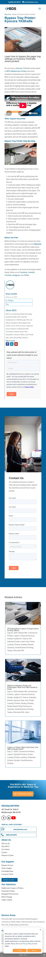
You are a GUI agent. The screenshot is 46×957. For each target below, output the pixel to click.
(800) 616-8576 (15, 2)
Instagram (16, 275)
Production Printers (8, 891)
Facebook (23, 272)
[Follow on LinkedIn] (11, 344)
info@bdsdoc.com (20, 829)
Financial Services (27, 636)
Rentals (30, 644)
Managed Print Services (9, 894)
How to (25, 639)
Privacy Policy (27, 944)
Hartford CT (17, 639)
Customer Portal (7, 874)
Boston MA (23, 633)
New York (25, 642)
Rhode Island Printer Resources (19, 706)
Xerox (27, 712)
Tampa (9, 650)
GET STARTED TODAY (23, 794)
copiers (17, 636)
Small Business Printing (24, 647)
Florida (10, 639)
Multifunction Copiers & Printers (12, 888)
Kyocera (19, 68)
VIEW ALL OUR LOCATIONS (11, 824)
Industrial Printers (14, 642)
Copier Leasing (6, 900)
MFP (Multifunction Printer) (17, 71)
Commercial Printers (26, 751)
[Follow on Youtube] (16, 344)
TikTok (26, 275)
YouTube (8, 275)
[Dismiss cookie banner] (40, 930)
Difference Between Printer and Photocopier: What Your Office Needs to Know (22, 687)
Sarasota (10, 647)
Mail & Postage (6, 897)
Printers (10, 300)
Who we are (5, 843)
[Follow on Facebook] (7, 344)
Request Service (7, 865)
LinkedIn (31, 272)
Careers (4, 852)
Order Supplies (6, 868)
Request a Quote (7, 855)
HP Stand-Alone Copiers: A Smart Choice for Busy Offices (23, 629)
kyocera (17, 700)
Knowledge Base (7, 871)
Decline (34, 950)
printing (24, 644)
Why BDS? (5, 846)
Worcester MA (18, 650)
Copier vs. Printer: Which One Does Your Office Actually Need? (22, 748)
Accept (19, 950)
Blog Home (8, 14)
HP (30, 639)
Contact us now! (8, 880)
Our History (5, 849)
